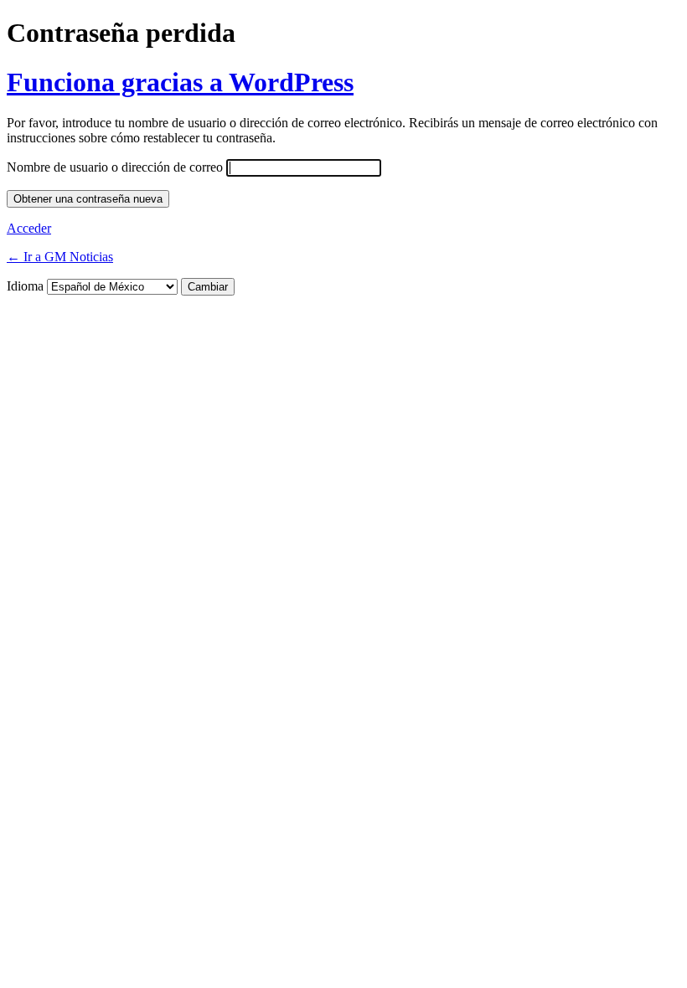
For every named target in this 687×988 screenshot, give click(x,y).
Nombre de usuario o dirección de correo (115, 167)
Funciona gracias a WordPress (180, 82)
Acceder (29, 228)
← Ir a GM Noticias (60, 257)
